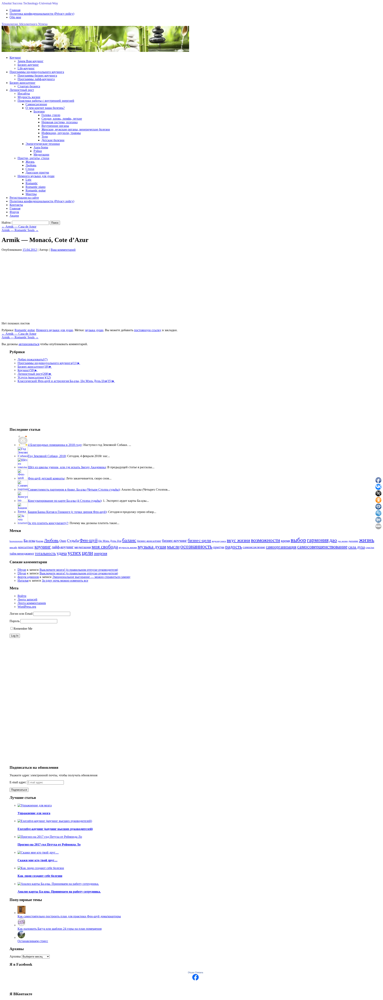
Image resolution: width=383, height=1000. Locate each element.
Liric (29, 179)
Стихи (30, 169)
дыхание (353, 541)
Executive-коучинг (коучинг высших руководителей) (55, 829)
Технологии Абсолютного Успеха (24, 24)
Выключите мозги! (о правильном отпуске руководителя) (78, 569)
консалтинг (26, 547)
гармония (318, 540)
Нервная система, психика (59, 122)
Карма (39, 541)
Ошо (62, 541)
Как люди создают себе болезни (40, 875)
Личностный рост (22, 90)
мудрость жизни (128, 547)
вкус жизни (238, 540)
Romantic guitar (36, 190)
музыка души (94, 330)
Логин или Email (21, 613)
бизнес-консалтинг (149, 540)
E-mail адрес (18, 782)
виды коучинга (219, 541)
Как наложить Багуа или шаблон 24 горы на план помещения (60, 928)
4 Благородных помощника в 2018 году (55, 445)
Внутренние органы (55, 125)
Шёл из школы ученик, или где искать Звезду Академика (67, 467)
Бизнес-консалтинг (23, 82)
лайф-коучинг (63, 547)
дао (333, 540)
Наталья (23, 580)
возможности (265, 540)
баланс (129, 540)
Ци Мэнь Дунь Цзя (109, 541)
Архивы (15, 956)
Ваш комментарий (63, 249)
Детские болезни (52, 140)
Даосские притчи (37, 172)
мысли (173, 546)
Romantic (32, 183)
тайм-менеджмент (22, 553)
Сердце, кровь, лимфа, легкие (61, 118)
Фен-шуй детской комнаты (46, 478)
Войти (22, 596)
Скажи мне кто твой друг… (37, 860)
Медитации (41, 154)
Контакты (16, 205)
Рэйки (38, 151)
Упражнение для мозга (34, 813)
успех (74, 553)
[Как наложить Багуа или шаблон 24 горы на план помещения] (22, 925)
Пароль (15, 621)
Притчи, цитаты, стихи (33, 158)
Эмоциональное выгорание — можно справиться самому (91, 577)
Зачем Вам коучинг (30, 61)
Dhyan (22, 569)
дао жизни (343, 541)
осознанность (196, 546)
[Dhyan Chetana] (195, 979)
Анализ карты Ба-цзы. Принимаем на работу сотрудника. (59, 891)
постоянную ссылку (147, 330)
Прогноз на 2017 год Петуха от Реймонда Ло (49, 844)
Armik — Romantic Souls (20, 230)
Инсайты (24, 93)
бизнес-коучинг (174, 541)
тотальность (45, 553)
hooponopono (16, 541)
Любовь (31, 165)
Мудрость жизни (29, 97)
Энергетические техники (43, 143)
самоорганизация (281, 546)
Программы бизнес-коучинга (37, 75)
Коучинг (15, 57)
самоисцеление (254, 547)
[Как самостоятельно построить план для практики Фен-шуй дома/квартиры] (22, 912)
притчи (218, 547)
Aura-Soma (41, 147)
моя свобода (105, 546)
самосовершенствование (322, 546)
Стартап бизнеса (29, 86)
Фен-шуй (89, 540)
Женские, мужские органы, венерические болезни (75, 129)
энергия (100, 553)
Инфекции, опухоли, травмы (61, 133)
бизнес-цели (199, 540)
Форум (14, 212)
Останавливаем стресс (33, 941)
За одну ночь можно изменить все (65, 580)
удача (62, 553)
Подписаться (19, 789)
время (285, 541)
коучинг (43, 546)
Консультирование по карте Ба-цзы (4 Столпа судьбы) (64, 500)
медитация (82, 547)
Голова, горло (50, 115)
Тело (44, 136)
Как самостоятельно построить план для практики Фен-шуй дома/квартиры (69, 916)
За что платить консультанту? (48, 523)
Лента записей (27, 599)
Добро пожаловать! (32, 359)
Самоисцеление (36, 104)
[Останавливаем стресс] (22, 937)
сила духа (356, 547)
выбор (298, 540)
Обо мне (15, 17)
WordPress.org (27, 606)
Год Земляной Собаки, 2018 (47, 456)
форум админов (28, 577)
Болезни (39, 111)
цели (87, 553)
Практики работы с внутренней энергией (46, 100)
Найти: (6, 222)
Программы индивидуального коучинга (37, 72)
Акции (14, 215)
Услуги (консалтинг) (34, 377)
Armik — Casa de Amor (19, 226)
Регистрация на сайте (24, 197)
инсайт (13, 547)
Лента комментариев (32, 603)
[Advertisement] (29, 403)
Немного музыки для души (36, 176)
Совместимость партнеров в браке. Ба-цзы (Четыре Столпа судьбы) (74, 489)
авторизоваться (29, 344)
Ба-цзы (29, 541)
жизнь (366, 540)
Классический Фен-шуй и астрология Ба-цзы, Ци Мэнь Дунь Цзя (65, 381)
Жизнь (30, 161)
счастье (370, 547)
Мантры (31, 194)
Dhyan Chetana (195, 972)
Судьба (73, 541)
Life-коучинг (26, 68)
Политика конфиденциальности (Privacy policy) (42, 13)
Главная (15, 10)
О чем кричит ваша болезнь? (45, 108)
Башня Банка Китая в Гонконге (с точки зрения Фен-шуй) (67, 512)
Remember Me (23, 628)
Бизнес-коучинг (28, 64)
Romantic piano (35, 187)
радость (233, 546)
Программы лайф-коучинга (36, 79)
